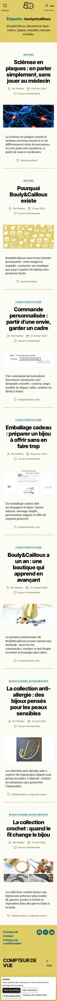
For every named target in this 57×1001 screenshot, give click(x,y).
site (38, 399)
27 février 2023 (38, 335)
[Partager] (46, 5)
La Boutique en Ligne (28, 302)
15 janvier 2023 (38, 453)
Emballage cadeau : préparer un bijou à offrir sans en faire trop (28, 436)
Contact (8, 936)
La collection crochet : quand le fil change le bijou (28, 828)
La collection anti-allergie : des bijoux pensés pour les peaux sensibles (29, 701)
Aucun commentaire (29, 93)
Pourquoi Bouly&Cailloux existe (28, 194)
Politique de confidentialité (12, 941)
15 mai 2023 (38, 208)
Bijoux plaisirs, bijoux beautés (28, 681)
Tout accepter (11, 990)
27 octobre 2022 (38, 587)
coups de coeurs (38, 794)
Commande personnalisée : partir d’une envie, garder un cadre (28, 318)
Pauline (20, 88)
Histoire (28, 54)
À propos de (10, 931)
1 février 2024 (38, 88)
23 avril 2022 (39, 721)
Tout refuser (29, 990)
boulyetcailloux (29, 160)
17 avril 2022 (38, 842)
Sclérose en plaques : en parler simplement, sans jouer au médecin (28, 71)
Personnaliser (12, 996)
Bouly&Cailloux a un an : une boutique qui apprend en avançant (28, 567)
